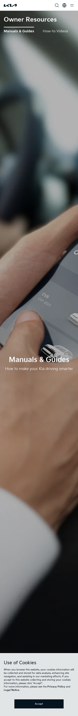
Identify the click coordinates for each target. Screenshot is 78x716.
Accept (39, 703)
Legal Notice (11, 690)
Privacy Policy (56, 686)
